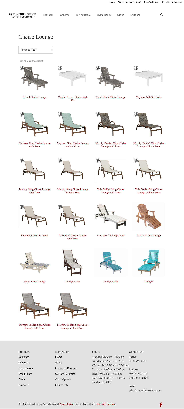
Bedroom (48, 15)
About (120, 2)
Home (112, 2)
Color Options (150, 2)
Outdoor (135, 15)
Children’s (24, 362)
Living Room (104, 15)
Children (65, 15)
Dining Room (83, 15)
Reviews (165, 2)
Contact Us (177, 2)
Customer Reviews (65, 368)
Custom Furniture (133, 2)
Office (120, 15)
